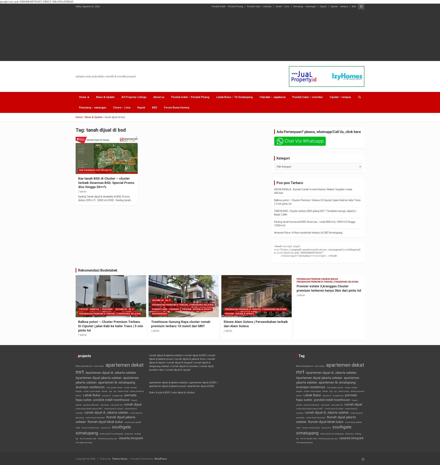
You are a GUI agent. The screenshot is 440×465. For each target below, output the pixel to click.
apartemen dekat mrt (110, 368)
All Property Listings (134, 97)
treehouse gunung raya (107, 439)
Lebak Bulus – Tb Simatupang (234, 97)
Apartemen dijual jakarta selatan (99, 378)
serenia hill (105, 428)
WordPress (160, 458)
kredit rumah (123, 391)
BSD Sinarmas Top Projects (95, 170)
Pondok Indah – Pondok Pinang (227, 6)
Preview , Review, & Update (197, 309)
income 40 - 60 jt (161, 300)
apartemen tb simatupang (116, 382)
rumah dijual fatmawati (95, 418)
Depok (323, 6)
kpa (110, 391)
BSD (354, 6)
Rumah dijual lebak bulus (105, 422)
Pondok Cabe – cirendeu (259, 6)
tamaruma (129, 434)
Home (82, 97)
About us (158, 97)
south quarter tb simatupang (111, 434)
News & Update (105, 97)
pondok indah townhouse (111, 400)
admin (83, 191)
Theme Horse (119, 458)
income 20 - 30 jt (124, 309)
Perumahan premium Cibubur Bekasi (317, 279)
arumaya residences (90, 387)
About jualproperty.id (84, 366)
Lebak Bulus (91, 395)
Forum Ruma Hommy (176, 107)
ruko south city (116, 405)
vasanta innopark (131, 438)
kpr (115, 391)
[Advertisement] (220, 35)
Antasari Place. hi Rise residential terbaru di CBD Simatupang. (308, 232)
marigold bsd (117, 396)
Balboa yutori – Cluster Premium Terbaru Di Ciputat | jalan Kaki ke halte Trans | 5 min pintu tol (110, 326)
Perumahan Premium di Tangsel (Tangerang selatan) (110, 314)
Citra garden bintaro (114, 387)
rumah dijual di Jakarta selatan (106, 412)
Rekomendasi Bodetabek (97, 270)
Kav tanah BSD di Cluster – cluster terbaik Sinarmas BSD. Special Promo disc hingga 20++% (106, 182)
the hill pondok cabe (88, 439)
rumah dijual (132, 404)
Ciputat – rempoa (339, 6)
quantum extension (91, 405)
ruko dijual (104, 405)
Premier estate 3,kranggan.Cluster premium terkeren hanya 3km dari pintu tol (329, 288)
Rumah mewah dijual (90, 428)
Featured (107, 309)
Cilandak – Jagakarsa (272, 97)
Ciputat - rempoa (89, 309)
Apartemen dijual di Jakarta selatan (110, 373)
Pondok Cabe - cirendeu (165, 309)
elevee (104, 391)
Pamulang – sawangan (304, 6)
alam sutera (99, 366)
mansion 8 (106, 396)
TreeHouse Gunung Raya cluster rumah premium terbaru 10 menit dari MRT (180, 324)
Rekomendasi (159, 314)
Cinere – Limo (282, 6)
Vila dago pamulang (84, 442)
